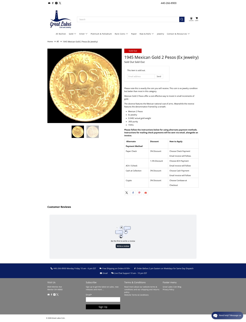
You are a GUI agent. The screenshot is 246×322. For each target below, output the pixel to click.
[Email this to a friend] (145, 192)
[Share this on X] (126, 192)
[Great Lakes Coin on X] (60, 3)
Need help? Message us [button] (230, 315)
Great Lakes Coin (58, 318)
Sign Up (103, 306)
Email (89, 294)
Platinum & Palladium (101, 34)
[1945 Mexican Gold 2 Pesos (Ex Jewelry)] (84, 86)
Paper (134, 34)
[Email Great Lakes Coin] (49, 3)
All (58, 41)
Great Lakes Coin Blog (172, 287)
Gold (71, 34)
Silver (82, 34)
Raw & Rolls (145, 34)
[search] (128, 19)
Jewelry (160, 34)
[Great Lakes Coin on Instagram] (56, 3)
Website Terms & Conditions (136, 295)
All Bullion (61, 34)
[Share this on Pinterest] (139, 192)
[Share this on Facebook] (133, 192)
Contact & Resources (177, 34)
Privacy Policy (168, 289)
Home (50, 41)
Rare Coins (120, 34)
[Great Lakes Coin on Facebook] (53, 3)
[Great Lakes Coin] (60, 19)
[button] (227, 315)
